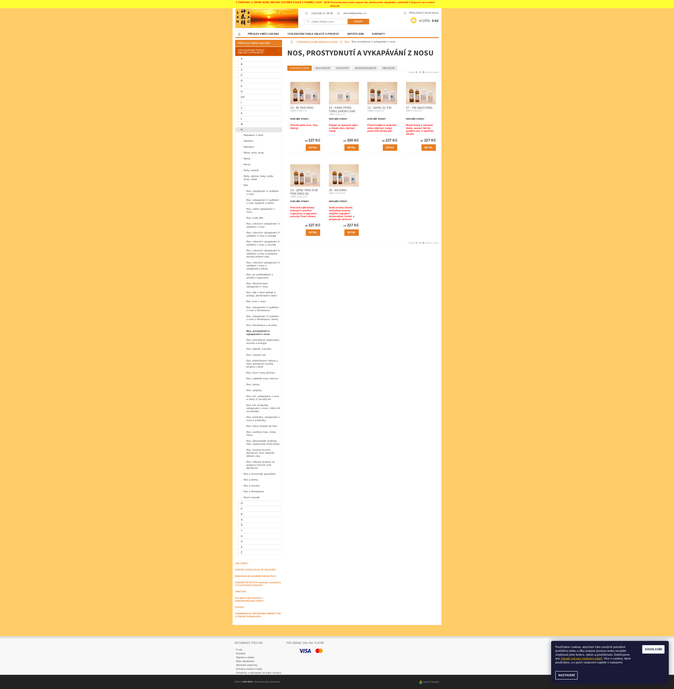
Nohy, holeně (251, 170)
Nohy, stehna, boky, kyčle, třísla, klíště (259, 178)
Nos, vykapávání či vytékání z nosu (262, 193)
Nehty (247, 158)
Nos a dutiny (251, 479)
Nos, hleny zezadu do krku (261, 426)
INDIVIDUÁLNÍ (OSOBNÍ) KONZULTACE (255, 576)
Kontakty (378, 34)
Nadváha (249, 146)
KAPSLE (239, 607)
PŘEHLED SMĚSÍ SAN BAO (263, 34)
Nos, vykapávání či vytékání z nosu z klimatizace (262, 309)
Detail (313, 147)
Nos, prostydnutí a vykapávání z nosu (258, 332)
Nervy (247, 164)
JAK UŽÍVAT (241, 563)
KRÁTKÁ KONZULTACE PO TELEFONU (255, 570)
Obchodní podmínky (246, 665)
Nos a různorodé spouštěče (260, 473)
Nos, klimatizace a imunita (261, 325)
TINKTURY (240, 591)
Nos (246, 185)
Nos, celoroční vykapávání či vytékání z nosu (263, 225)
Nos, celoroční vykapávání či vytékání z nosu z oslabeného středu (263, 265)
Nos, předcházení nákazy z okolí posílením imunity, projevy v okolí (262, 363)
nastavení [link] (616, 662)
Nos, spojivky (254, 390)
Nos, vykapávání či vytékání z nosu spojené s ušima (262, 201)
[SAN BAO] (242, 18)
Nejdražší (342, 68)
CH (243, 97)
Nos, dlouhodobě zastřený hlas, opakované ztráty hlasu (263, 442)
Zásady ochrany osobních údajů (581, 658)
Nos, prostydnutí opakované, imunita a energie (263, 341)
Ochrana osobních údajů (249, 669)
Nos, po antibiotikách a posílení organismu (259, 276)
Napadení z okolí (253, 135)
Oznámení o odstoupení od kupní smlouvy (258, 672)
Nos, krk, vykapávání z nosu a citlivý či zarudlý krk (262, 398)
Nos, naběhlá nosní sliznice (262, 378)
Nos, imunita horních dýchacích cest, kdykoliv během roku (260, 452)
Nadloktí (248, 140)
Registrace (432, 13)
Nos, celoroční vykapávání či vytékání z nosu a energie (263, 234)
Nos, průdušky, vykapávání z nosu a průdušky (263, 419)
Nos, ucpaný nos (256, 354)
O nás (239, 649)
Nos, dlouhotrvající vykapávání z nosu (257, 285)
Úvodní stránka (239, 34)
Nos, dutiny (253, 384)
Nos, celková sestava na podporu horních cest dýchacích (260, 464)
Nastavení (566, 675)
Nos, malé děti (254, 217)
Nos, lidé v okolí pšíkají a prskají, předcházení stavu (261, 294)
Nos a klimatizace (254, 491)
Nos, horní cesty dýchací (260, 372)
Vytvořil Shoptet (431, 682)
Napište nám (355, 34)
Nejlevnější (322, 68)
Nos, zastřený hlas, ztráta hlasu (261, 433)
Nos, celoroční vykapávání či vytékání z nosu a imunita (263, 243)
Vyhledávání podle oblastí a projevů (313, 34)
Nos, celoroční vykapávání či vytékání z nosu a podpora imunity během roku (263, 253)
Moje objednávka (245, 661)
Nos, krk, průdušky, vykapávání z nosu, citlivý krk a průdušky (263, 408)
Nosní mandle (252, 497)
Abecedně (388, 68)
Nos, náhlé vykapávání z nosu (260, 210)
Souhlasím (653, 649)
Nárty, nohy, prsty (254, 152)
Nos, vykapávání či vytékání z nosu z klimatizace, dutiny (262, 318)
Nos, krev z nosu (256, 301)
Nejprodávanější (365, 68)
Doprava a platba (245, 657)
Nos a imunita (252, 485)
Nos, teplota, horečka (258, 348)
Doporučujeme (299, 68)
